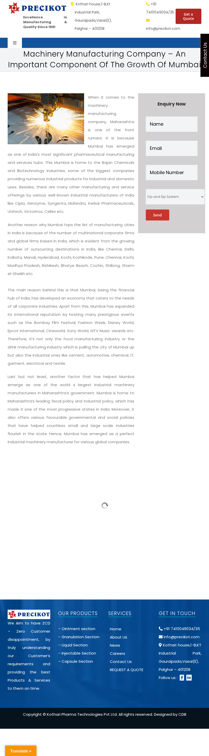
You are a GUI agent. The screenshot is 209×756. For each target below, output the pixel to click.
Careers (117, 653)
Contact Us (121, 661)
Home (115, 629)
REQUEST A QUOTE (126, 669)
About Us (118, 637)
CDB (182, 714)
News (115, 645)
